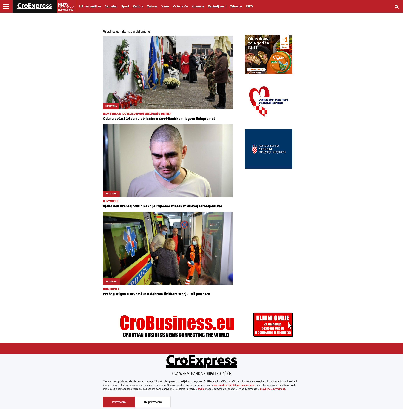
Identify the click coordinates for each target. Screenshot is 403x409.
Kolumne (198, 6)
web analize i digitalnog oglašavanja (233, 385)
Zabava (152, 6)
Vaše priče (180, 6)
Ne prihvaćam (153, 402)
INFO (249, 6)
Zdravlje (236, 6)
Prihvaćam (119, 402)
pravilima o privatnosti (272, 388)
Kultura (138, 6)
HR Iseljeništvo (90, 6)
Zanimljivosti (217, 6)
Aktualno (111, 6)
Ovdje (201, 388)
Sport (125, 6)
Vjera (165, 6)
